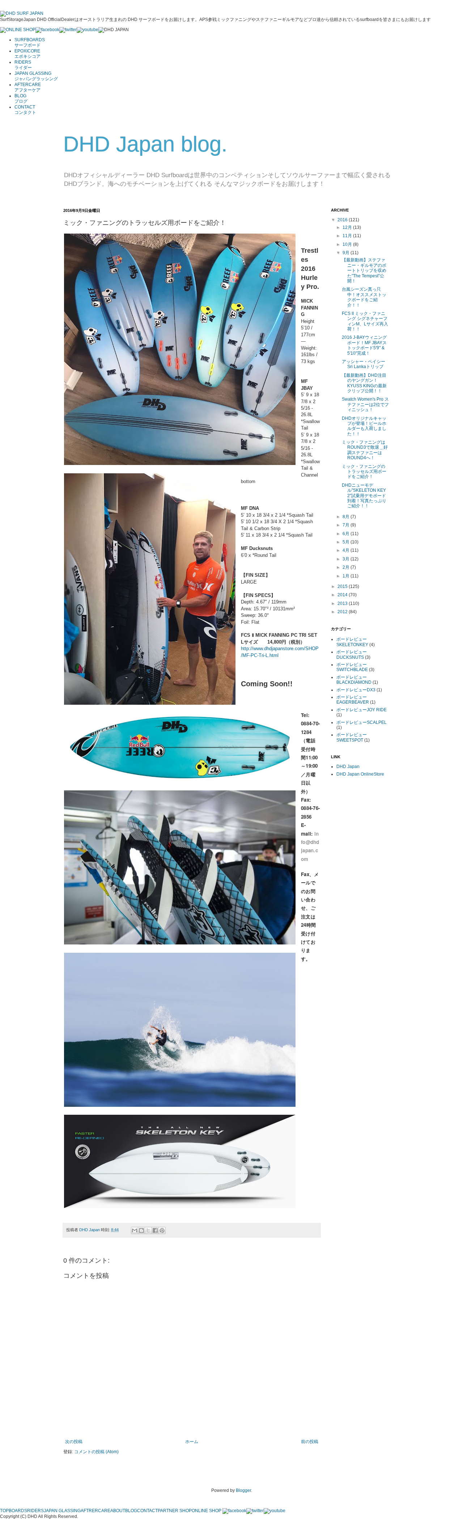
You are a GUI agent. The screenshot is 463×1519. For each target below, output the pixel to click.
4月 (347, 550)
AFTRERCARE (95, 1510)
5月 (347, 542)
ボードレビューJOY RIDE (361, 709)
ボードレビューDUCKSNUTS (351, 654)
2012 (343, 611)
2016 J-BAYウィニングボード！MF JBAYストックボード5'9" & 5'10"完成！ (364, 345)
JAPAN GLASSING (36, 76)
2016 (343, 219)
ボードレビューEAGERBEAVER (352, 700)
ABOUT (117, 1510)
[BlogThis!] (141, 1230)
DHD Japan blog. (145, 144)
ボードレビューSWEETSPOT (351, 737)
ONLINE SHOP (206, 1510)
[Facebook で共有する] (155, 1230)
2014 (343, 594)
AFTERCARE (27, 87)
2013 (343, 603)
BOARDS (18, 1510)
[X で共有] (148, 1230)
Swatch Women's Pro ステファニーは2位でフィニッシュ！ (365, 404)
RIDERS (23, 65)
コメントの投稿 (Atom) (96, 1451)
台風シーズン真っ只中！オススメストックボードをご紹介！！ (364, 297)
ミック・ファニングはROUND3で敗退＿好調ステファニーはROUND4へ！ (365, 450)
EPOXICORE (27, 53)
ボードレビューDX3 (355, 689)
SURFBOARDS (29, 42)
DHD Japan (90, 1230)
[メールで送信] (134, 1230)
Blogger (243, 1490)
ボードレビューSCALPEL (361, 722)
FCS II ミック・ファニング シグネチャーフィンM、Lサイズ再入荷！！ (365, 321)
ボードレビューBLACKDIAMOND (353, 680)
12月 (348, 227)
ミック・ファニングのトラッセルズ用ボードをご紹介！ (364, 471)
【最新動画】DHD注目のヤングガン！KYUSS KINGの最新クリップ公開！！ (364, 383)
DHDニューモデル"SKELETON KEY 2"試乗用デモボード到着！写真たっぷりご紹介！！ (364, 496)
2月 (347, 567)
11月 (348, 235)
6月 (347, 533)
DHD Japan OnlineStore (360, 774)
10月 (348, 244)
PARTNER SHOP (175, 1510)
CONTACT (25, 109)
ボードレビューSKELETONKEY (352, 642)
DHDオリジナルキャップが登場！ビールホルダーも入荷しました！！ (364, 426)
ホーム (191, 1441)
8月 (347, 516)
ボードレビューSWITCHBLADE (352, 667)
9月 (347, 252)
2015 (343, 586)
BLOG (20, 98)
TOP (4, 1510)
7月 (347, 525)
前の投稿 (309, 1441)
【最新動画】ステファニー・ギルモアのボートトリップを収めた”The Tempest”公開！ (364, 270)
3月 (347, 559)
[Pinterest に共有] (162, 1230)
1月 (347, 576)
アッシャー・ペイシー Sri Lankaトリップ (363, 364)
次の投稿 (73, 1441)
